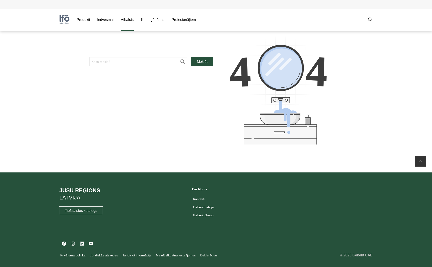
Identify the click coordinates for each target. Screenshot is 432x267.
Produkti (83, 20)
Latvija (69, 198)
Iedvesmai (105, 20)
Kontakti (199, 199)
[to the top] (420, 161)
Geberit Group (203, 215)
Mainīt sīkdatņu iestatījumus (176, 255)
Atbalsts (127, 20)
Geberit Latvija (203, 207)
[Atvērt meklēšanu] (370, 20)
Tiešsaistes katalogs (81, 211)
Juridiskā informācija (136, 255)
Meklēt (202, 61)
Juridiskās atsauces (104, 255)
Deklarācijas (209, 255)
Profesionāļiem (184, 20)
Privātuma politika (73, 255)
